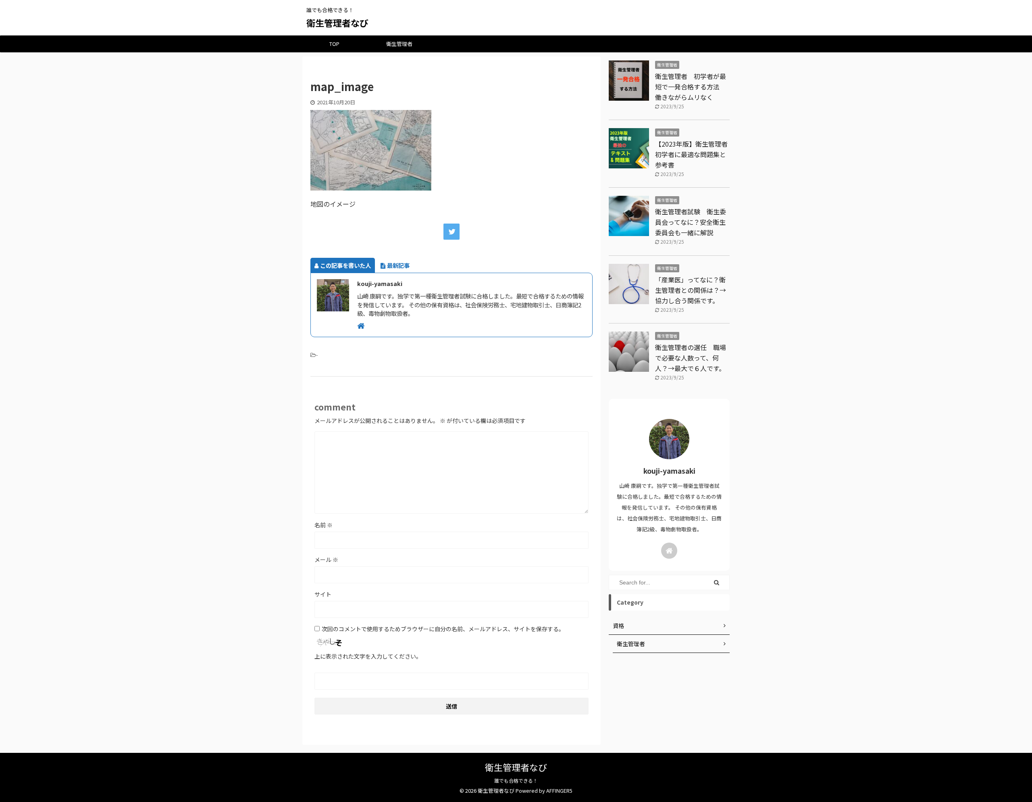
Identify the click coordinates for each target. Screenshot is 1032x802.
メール (326, 559)
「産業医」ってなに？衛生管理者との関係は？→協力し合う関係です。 (690, 290)
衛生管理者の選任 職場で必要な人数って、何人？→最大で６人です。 (690, 357)
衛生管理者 (399, 44)
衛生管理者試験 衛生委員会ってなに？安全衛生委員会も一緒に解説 (690, 222)
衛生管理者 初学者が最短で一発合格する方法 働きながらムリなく (690, 86)
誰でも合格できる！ (516, 780)
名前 (323, 525)
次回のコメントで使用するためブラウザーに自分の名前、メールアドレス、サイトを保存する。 (443, 629)
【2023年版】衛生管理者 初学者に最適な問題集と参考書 (694, 154)
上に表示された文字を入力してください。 (368, 656)
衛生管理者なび (337, 22)
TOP (334, 44)
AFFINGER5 (559, 790)
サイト (322, 594)
